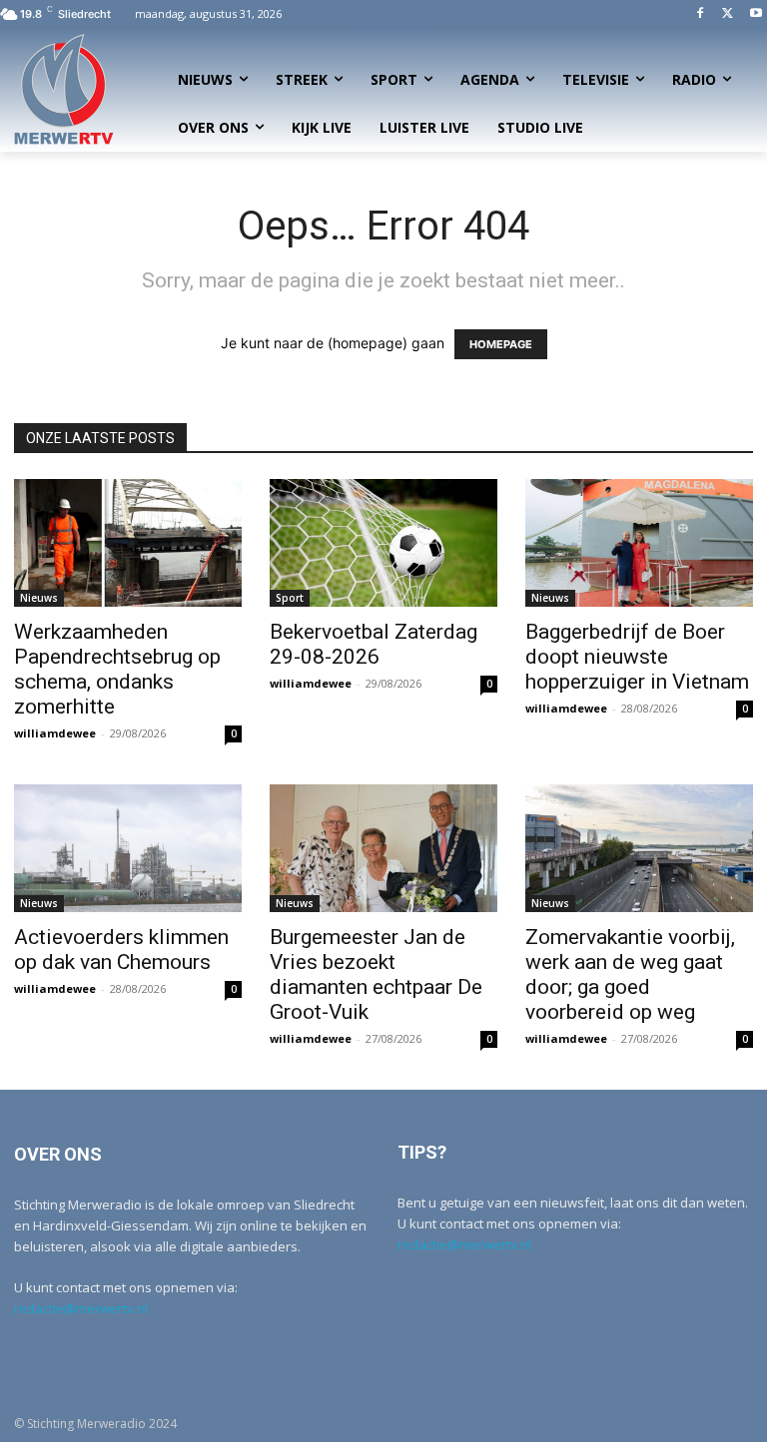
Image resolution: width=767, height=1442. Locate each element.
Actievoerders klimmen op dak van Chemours (121, 949)
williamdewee (55, 732)
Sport (290, 598)
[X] (727, 14)
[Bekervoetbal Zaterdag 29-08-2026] (383, 543)
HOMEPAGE (500, 344)
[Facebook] (700, 14)
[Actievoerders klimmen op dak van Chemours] (128, 848)
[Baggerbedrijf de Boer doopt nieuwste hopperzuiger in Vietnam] (639, 543)
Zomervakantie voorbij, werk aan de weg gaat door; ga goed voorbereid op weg (630, 974)
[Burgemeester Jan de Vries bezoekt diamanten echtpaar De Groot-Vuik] (383, 848)
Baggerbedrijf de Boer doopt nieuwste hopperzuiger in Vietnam (637, 657)
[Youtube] (755, 14)
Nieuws (39, 598)
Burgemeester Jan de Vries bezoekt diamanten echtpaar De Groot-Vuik (376, 974)
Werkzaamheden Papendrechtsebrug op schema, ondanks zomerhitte (117, 669)
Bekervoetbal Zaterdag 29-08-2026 (373, 644)
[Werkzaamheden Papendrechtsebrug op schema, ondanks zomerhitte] (128, 543)
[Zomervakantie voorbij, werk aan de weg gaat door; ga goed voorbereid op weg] (639, 848)
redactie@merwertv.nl (81, 1308)
